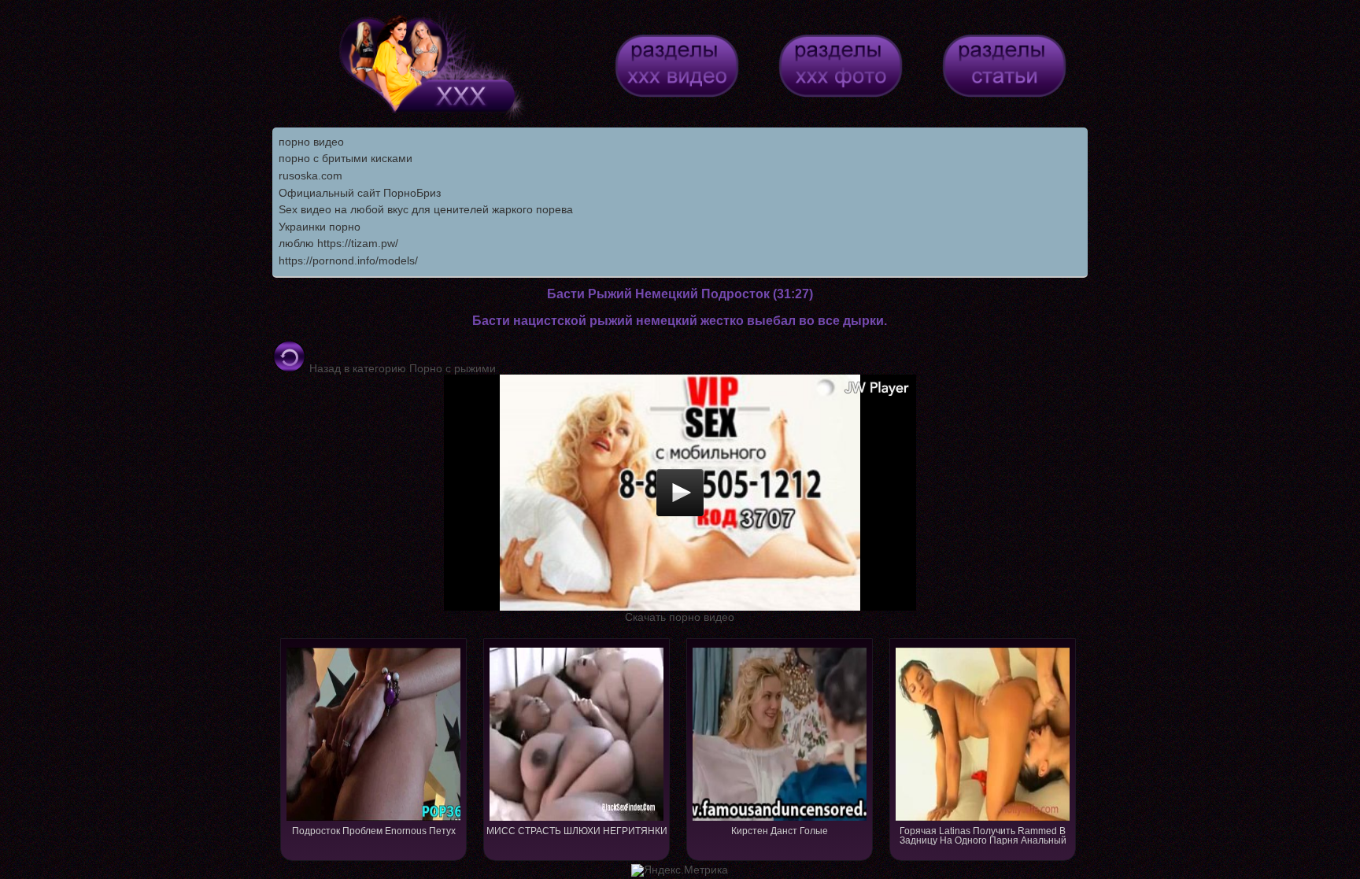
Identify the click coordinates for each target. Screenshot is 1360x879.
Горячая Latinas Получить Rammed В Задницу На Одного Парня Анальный (983, 835)
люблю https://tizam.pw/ (338, 243)
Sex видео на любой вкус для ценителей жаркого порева (426, 209)
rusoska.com (310, 175)
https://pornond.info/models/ (348, 260)
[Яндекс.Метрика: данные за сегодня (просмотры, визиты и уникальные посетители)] (679, 870)
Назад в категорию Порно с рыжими (401, 368)
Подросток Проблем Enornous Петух (374, 831)
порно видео (311, 141)
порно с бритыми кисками (345, 158)
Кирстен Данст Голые (779, 831)
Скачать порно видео (679, 617)
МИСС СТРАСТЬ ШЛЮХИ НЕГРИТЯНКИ (576, 831)
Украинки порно (319, 226)
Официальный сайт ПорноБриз (360, 193)
